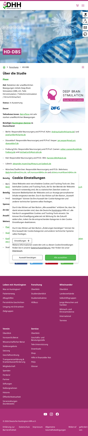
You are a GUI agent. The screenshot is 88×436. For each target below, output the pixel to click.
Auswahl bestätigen (27, 257)
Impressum (17, 250)
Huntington (57, 210)
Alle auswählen (60, 257)
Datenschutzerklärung (40, 247)
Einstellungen (20, 240)
